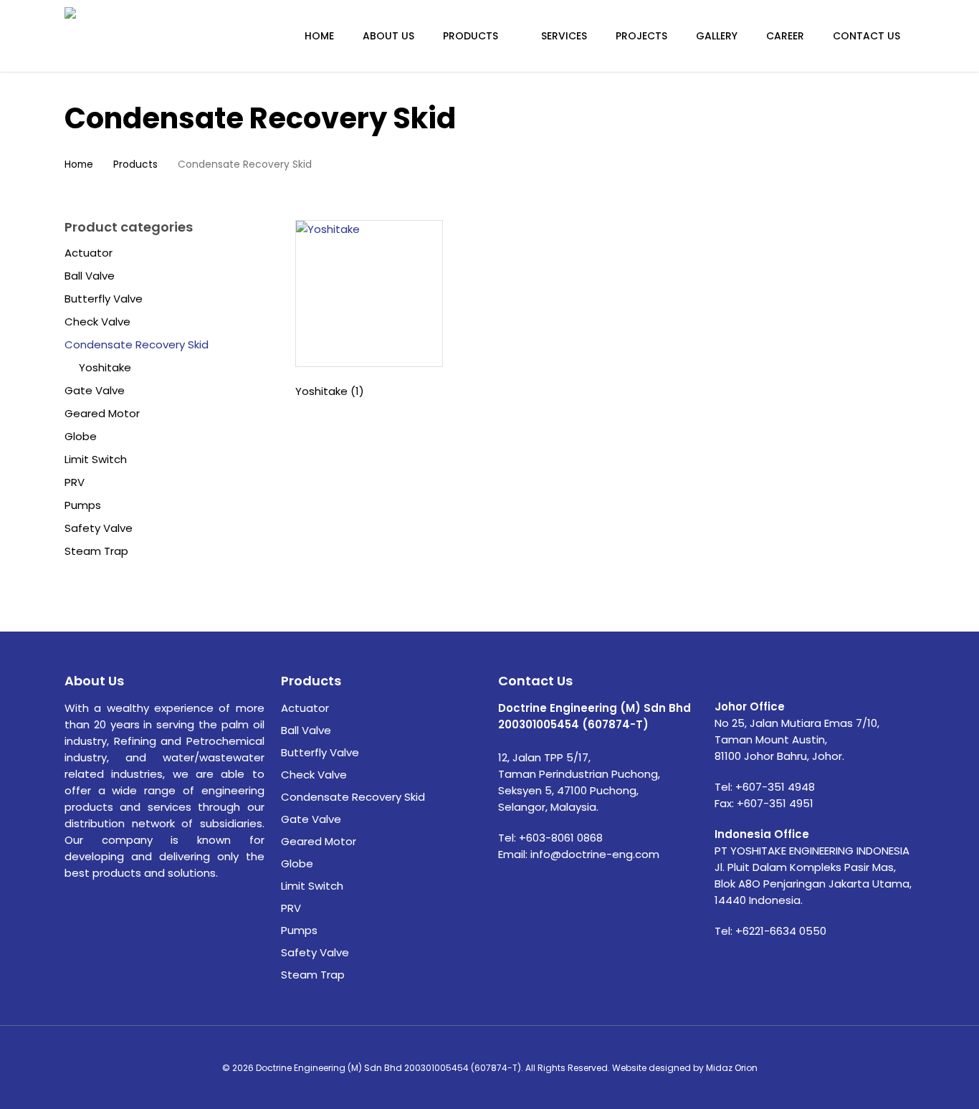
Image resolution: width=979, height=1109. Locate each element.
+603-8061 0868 (561, 837)
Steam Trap (96, 551)
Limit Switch (96, 459)
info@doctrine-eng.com (594, 854)
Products (135, 164)
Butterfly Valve (104, 299)
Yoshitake (105, 368)
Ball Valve (90, 276)
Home (79, 164)
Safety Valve (99, 528)
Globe (81, 436)
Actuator (89, 253)
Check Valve (97, 322)
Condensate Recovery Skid (137, 345)
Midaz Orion (732, 1068)
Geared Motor (102, 413)
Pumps (83, 505)
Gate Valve (95, 391)
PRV (75, 482)
